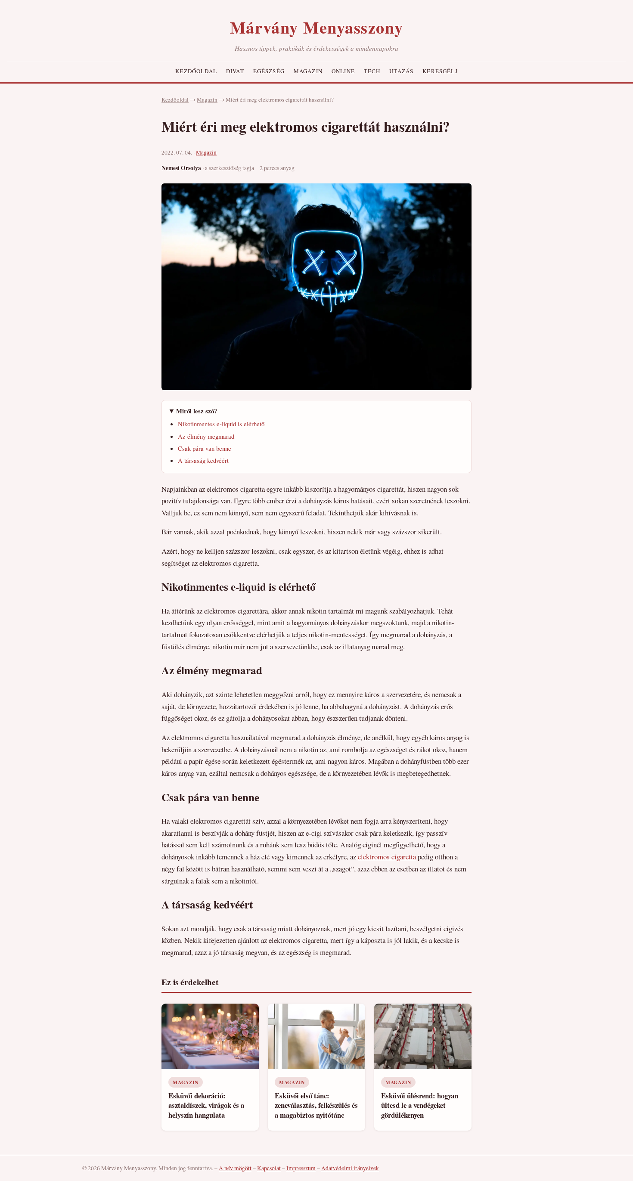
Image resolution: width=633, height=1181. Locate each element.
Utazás (401, 71)
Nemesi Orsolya (181, 168)
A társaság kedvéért (203, 460)
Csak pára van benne (204, 448)
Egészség (269, 71)
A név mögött (235, 1168)
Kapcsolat (269, 1168)
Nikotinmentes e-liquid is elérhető (221, 423)
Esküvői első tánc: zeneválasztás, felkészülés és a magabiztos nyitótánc (316, 1105)
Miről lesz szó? (196, 410)
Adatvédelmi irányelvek (350, 1168)
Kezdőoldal (196, 71)
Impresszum (301, 1168)
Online (343, 71)
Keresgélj (440, 71)
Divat (235, 71)
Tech (372, 71)
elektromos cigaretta (387, 857)
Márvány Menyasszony (316, 27)
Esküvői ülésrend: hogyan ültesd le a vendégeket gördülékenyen (419, 1105)
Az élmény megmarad (206, 436)
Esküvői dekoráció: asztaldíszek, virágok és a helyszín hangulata (206, 1105)
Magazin (308, 71)
